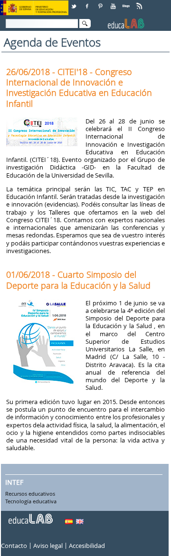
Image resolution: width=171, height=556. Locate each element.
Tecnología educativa (31, 502)
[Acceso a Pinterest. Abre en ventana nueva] (101, 2)
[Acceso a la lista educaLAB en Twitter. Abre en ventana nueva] (74, 2)
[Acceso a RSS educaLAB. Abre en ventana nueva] (140, 2)
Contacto (14, 546)
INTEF (14, 482)
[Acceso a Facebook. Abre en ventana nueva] (88, 2)
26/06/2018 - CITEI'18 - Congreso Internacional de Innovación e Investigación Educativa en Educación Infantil (79, 87)
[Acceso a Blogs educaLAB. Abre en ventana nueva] (127, 2)
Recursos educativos (30, 494)
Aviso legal (48, 546)
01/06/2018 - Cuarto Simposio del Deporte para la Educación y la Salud (78, 280)
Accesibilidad (87, 546)
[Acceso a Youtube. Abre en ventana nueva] (114, 2)
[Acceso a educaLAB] (30, 515)
